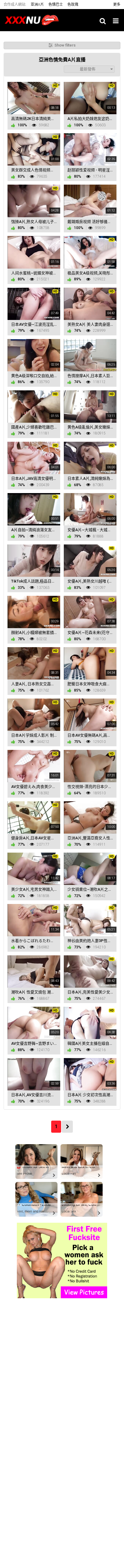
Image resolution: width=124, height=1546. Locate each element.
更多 (116, 4)
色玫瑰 (72, 4)
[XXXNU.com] (34, 20)
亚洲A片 (37, 4)
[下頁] (67, 1127)
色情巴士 (55, 4)
